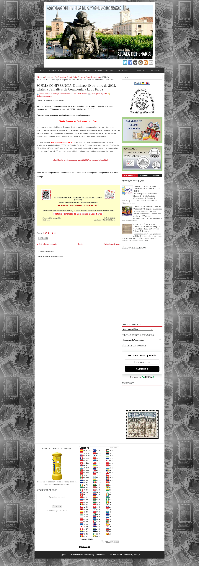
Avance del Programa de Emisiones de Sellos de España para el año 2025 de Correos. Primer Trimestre (147, 227)
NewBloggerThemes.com (114, 561)
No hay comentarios (44, 96)
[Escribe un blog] (41, 238)
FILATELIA (70, 70)
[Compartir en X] (44, 238)
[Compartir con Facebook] (46, 238)
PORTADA (40, 70)
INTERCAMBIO (123, 70)
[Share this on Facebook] (43, 233)
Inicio (80, 244)
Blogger (137, 554)
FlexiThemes (88, 561)
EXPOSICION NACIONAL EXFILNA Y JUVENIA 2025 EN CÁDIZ (146, 188)
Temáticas (95, 77)
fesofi (69, 77)
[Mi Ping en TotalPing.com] (84, 547)
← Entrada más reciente (47, 244)
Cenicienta (48, 77)
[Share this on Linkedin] (55, 233)
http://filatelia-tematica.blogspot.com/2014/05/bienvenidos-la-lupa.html (80, 160)
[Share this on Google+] (49, 233)
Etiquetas (144, 175)
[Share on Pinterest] (52, 233)
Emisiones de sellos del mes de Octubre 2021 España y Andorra (147, 207)
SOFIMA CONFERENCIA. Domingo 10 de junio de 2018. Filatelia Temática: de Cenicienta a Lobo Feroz (76, 87)
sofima (87, 77)
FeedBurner (62, 510)
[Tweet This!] (45, 233)
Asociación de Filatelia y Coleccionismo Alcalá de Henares (98, 554)
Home (40, 77)
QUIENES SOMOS (55, 70)
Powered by (135, 377)
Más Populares (130, 175)
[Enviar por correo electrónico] (39, 238)
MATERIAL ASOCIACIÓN (104, 70)
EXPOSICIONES (139, 70)
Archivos (156, 175)
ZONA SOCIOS (154, 70)
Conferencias (60, 77)
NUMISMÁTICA (84, 70)
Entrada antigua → (112, 244)
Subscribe (142, 369)
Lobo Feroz (78, 77)
